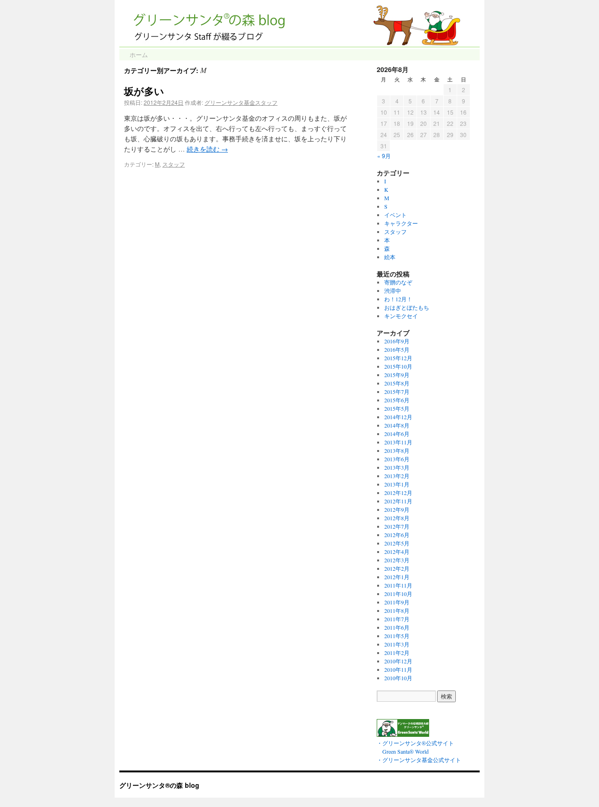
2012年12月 (398, 492)
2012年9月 (396, 509)
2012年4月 (396, 551)
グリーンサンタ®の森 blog (159, 785)
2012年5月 (396, 543)
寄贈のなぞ (398, 282)
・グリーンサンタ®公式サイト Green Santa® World (415, 747)
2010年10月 (398, 678)
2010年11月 (398, 669)
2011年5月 (396, 636)
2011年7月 (396, 619)
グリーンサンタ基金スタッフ (241, 102)
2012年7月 (396, 526)
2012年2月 (396, 568)
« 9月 (384, 156)
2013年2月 (396, 476)
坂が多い (144, 91)
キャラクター (401, 223)
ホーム (139, 54)
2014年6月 (396, 433)
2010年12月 (398, 661)
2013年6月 (396, 459)
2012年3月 (396, 560)
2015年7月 (396, 391)
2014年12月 (398, 417)
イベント (395, 214)
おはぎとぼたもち (406, 307)
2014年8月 (396, 425)
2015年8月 (396, 383)
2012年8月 (396, 518)
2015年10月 (398, 366)
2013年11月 (398, 442)
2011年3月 (396, 644)
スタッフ (173, 164)
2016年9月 (396, 341)
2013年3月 (396, 467)
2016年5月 (396, 349)
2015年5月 (396, 408)
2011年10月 (398, 593)
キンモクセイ (401, 316)
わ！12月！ (398, 299)
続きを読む (207, 149)
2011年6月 (396, 627)
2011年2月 (396, 652)
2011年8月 (396, 610)
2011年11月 (398, 585)
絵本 (389, 257)
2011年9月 (396, 602)
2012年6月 (396, 534)
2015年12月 (398, 358)
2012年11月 (398, 501)
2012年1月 (396, 577)
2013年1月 (396, 484)
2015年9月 (396, 374)
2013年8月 (396, 450)
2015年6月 (396, 400)
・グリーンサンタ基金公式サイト (419, 759)
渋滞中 (392, 290)
